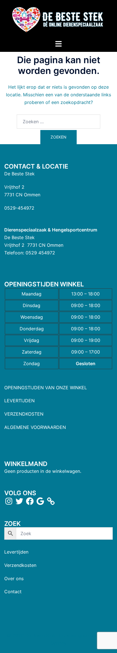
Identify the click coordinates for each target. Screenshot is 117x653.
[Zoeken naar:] (58, 121)
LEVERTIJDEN (19, 400)
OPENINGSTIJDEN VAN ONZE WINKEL (45, 387)
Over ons (14, 578)
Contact (13, 591)
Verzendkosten (20, 565)
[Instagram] (8, 501)
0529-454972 (19, 208)
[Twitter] (19, 501)
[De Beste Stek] (58, 19)
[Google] (40, 501)
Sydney (58, 643)
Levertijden (16, 552)
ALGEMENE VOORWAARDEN (35, 427)
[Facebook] (29, 501)
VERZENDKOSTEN (23, 414)
